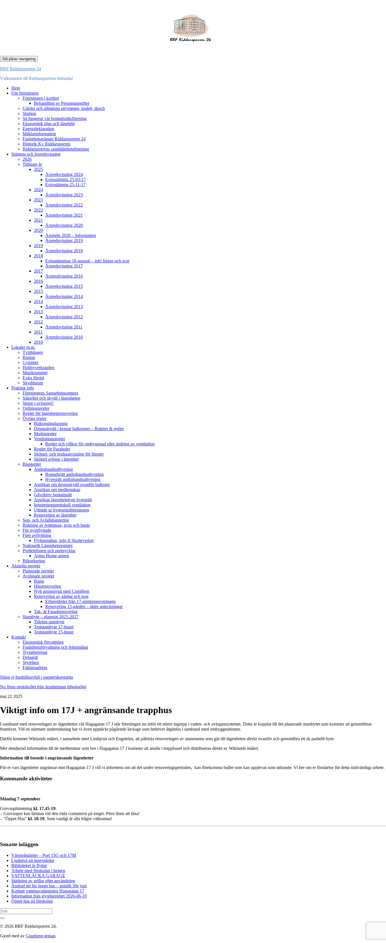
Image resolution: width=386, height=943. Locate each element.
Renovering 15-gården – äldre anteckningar (84, 606)
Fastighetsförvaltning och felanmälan (55, 647)
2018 (38, 255)
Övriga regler (34, 418)
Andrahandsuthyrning (53, 469)
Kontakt (18, 637)
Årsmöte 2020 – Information (70, 235)
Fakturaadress (35, 667)
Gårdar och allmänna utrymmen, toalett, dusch (64, 108)
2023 (38, 199)
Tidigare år (32, 164)
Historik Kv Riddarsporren (46, 143)
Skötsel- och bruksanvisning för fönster (69, 454)
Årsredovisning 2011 (64, 327)
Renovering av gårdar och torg (61, 596)
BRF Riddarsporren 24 (20, 68)
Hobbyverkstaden (38, 367)
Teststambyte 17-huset (53, 626)
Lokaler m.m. (23, 347)
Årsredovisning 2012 (64, 316)
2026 (27, 159)
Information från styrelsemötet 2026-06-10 (49, 896)
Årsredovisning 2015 (64, 286)
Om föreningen (24, 93)
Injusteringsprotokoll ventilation (62, 504)
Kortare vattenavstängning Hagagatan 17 (47, 890)
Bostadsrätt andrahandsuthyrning (74, 474)
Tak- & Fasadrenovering (55, 611)
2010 (38, 342)
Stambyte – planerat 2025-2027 (51, 616)
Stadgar (29, 113)
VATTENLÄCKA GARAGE (38, 875)
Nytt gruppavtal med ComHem (61, 591)
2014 (38, 301)
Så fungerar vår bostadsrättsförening (55, 118)
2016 (38, 281)
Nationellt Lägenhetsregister (48, 545)
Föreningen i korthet (41, 98)
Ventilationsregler (49, 438)
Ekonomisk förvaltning (43, 642)
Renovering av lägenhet (55, 515)
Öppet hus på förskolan (32, 901)
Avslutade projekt (38, 576)
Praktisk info (22, 388)
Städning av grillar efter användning (43, 880)
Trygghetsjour (35, 652)
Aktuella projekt (25, 565)
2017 (38, 271)
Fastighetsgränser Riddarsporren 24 (54, 138)
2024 (38, 189)
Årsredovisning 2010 (64, 337)
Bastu (39, 581)
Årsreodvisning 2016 (64, 276)
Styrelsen (31, 662)
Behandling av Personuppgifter (61, 103)
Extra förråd (33, 377)
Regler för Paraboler (52, 449)
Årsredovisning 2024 (64, 174)
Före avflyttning (37, 535)
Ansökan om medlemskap (57, 489)
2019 (38, 245)
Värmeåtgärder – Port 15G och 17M (43, 855)
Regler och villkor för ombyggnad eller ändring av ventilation (100, 443)
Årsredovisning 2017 (64, 265)
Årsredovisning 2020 (64, 225)
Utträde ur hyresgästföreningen (61, 510)
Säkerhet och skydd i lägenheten (51, 398)
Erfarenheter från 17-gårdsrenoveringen (80, 601)
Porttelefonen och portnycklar (49, 550)
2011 (38, 332)
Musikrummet (35, 372)
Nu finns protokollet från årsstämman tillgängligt (43, 686)
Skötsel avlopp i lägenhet (56, 459)
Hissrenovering (47, 586)
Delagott (30, 657)
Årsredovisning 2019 (64, 240)
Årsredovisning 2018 (64, 250)
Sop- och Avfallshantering (46, 520)
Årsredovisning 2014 (64, 296)
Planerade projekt (38, 571)
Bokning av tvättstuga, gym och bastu (56, 525)
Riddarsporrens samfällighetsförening (56, 149)
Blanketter (32, 464)
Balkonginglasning (51, 423)
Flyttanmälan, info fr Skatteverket (64, 540)
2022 (38, 210)
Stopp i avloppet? (38, 403)
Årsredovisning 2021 (64, 215)
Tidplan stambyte (49, 621)
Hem (15, 88)
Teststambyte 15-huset (53, 632)
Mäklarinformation (39, 133)
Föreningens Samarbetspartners (50, 393)
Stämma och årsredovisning (35, 154)
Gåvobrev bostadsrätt (53, 494)
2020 (38, 230)
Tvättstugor (33, 352)
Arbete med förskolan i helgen (38, 870)
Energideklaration (38, 128)
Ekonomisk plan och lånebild (49, 123)
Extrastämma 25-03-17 (65, 179)
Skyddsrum (33, 382)
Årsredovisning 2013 (64, 306)
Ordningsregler (36, 408)
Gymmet (30, 362)
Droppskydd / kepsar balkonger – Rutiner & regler (79, 428)
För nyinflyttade (37, 530)
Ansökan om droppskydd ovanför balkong (72, 484)
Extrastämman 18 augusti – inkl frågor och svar (87, 260)
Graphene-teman (40, 935)
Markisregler (45, 433)
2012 (38, 321)
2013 (38, 311)
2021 (38, 220)
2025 (38, 169)
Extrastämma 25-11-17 (65, 184)
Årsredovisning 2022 (64, 204)
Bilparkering (34, 560)
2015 (38, 291)
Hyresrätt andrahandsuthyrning (72, 479)
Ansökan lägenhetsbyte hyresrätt (63, 499)
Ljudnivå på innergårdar (32, 860)
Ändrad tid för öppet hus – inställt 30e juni (49, 885)
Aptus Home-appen (51, 555)
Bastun (29, 357)
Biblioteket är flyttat (29, 865)
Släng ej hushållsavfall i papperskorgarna (36, 677)
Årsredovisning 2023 (64, 194)
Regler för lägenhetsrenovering (50, 413)
